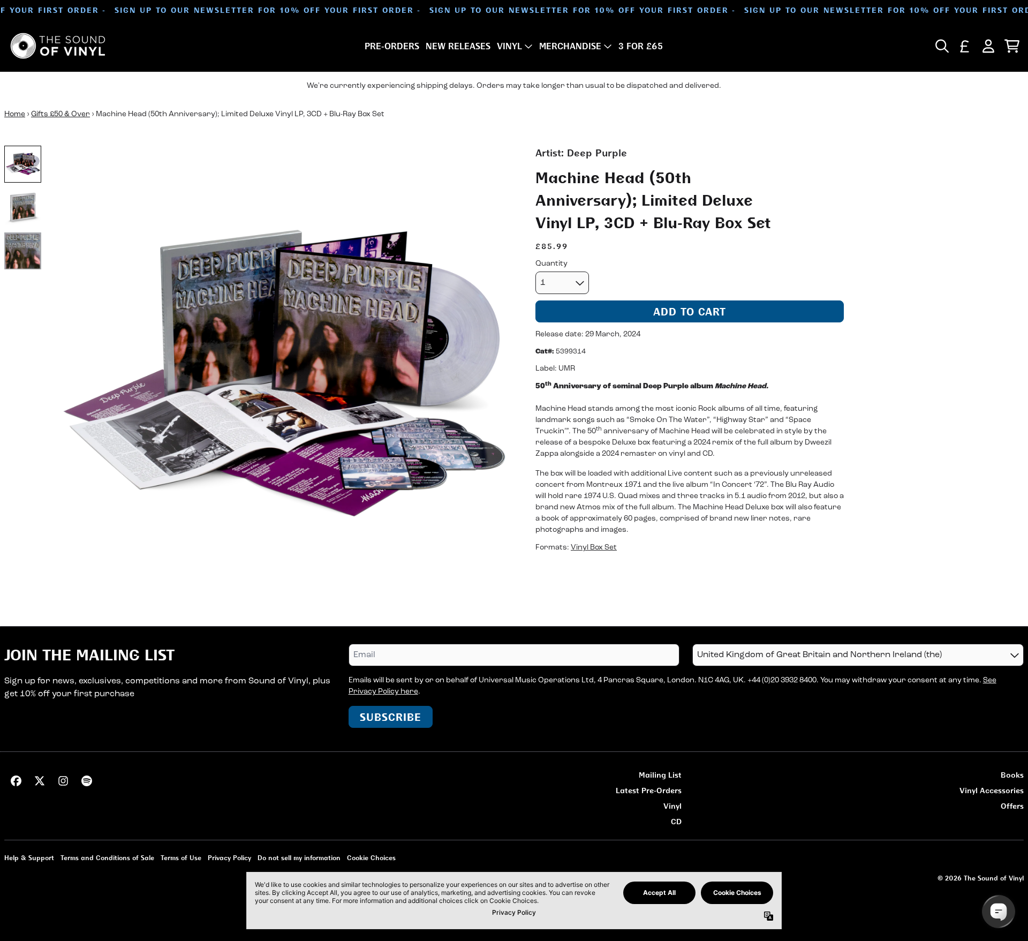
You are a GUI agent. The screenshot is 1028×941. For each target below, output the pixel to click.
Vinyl (672, 805)
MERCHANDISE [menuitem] (570, 46)
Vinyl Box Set (594, 548)
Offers (1012, 805)
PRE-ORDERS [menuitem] (392, 46)
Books (1012, 774)
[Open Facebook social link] (16, 781)
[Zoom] (282, 377)
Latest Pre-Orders (649, 790)
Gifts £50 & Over (60, 114)
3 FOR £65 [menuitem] (640, 46)
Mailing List (660, 774)
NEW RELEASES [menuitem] (458, 46)
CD (676, 821)
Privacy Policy (229, 858)
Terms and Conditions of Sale (107, 858)
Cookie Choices (371, 858)
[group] (22, 164)
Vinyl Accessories (991, 790)
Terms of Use (181, 858)
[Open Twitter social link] (39, 781)
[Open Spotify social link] (87, 781)
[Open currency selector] (965, 46)
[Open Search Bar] (941, 46)
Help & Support (29, 858)
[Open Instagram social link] (63, 781)
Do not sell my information (299, 858)
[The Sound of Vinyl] (57, 45)
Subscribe (390, 717)
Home (14, 114)
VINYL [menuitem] (509, 46)
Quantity (551, 264)
